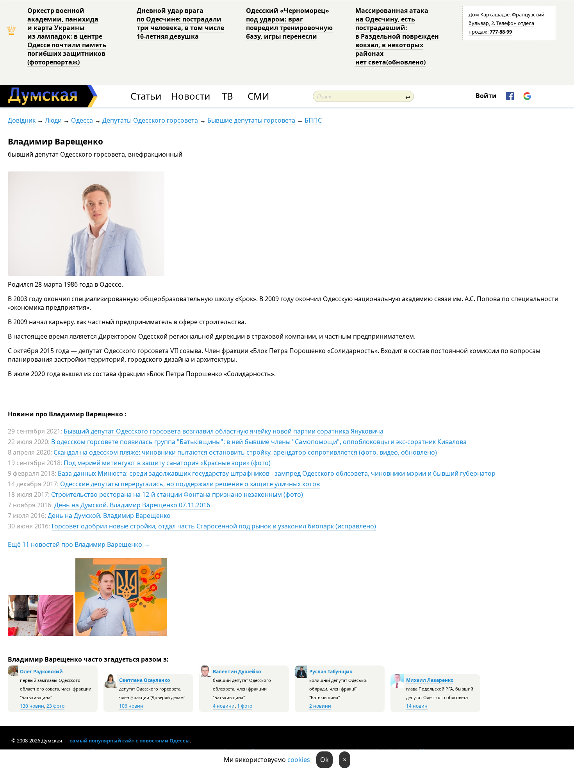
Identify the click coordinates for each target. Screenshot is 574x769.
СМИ (258, 96)
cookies (298, 759)
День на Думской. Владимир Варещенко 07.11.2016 (132, 505)
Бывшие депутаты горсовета (251, 120)
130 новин (32, 706)
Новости (190, 96)
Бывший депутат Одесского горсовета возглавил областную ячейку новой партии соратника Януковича (223, 431)
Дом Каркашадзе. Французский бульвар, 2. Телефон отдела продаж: (506, 23)
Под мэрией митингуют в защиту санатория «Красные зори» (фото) (167, 463)
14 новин (417, 706)
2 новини (320, 706)
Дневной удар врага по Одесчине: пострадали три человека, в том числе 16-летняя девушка (180, 23)
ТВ (227, 96)
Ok (324, 759)
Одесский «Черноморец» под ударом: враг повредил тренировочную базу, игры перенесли (289, 23)
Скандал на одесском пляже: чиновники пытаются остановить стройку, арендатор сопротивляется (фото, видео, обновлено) (245, 452)
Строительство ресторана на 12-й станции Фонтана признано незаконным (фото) (177, 494)
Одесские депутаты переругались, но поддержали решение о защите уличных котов (190, 484)
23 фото (55, 706)
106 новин (131, 706)
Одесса (82, 120)
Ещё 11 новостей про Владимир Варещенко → (79, 544)
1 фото (244, 706)
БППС (313, 120)
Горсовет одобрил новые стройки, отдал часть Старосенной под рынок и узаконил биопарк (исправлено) (214, 526)
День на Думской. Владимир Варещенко (109, 515)
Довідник (22, 120)
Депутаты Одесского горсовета (150, 120)
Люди (53, 120)
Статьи (145, 96)
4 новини (224, 706)
